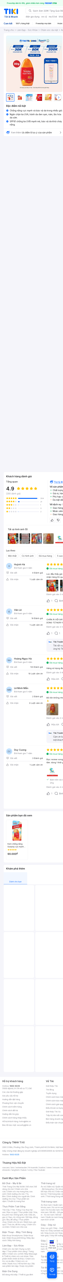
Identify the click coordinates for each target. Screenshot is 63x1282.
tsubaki (42, 1170)
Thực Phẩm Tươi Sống (13, 1206)
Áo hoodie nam (53, 1210)
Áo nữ (43, 1186)
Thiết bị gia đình (26, 1274)
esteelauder (21, 1167)
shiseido (6, 1170)
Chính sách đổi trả (10, 1110)
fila (35, 1170)
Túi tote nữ (57, 1262)
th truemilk (33, 1167)
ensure (56, 1167)
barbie (42, 1167)
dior (12, 1167)
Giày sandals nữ (56, 1230)
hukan (23, 1170)
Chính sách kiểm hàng (12, 1107)
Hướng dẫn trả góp (10, 1114)
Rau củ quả (12, 1212)
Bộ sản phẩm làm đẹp (18, 1264)
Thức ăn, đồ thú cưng (16, 1224)
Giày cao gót (46, 1228)
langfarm (16, 1170)
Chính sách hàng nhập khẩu (14, 1118)
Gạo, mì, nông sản (16, 1217)
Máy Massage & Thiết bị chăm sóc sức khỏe (19, 1255)
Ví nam (44, 1271)
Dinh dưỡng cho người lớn (18, 1196)
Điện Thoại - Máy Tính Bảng (17, 1232)
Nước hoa (12, 1263)
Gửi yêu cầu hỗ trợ (10, 1096)
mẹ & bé (53, 16)
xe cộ (44, 16)
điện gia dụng (32, 16)
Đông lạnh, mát (21, 1215)
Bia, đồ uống (12, 1219)
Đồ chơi (29, 1186)
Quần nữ (59, 1186)
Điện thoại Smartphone (12, 1235)
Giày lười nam (47, 1244)
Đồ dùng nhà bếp (9, 1274)
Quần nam (57, 1205)
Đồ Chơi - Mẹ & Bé (11, 1183)
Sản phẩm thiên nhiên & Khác (17, 1257)
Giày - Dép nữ (48, 1225)
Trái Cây (6, 1210)
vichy (30, 1170)
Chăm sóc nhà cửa (19, 1227)
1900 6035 (14, 1154)
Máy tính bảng (14, 1240)
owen (49, 1167)
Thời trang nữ (48, 1183)
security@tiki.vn (24, 1125)
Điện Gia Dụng (9, 1271)
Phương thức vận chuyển (13, 1103)
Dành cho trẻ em (15, 1222)
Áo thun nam (46, 1205)
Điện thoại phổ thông (16, 1238)
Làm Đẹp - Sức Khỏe (13, 1245)
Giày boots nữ (51, 1233)
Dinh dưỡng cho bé (15, 1194)
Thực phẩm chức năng (17, 1251)
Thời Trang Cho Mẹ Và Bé (13, 1186)
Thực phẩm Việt (25, 1212)
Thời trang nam (49, 1201)
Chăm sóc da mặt (10, 1249)
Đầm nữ (50, 1186)
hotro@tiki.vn (25, 1121)
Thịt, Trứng (16, 1210)
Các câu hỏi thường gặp (12, 1092)
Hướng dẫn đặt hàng (11, 1099)
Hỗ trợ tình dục (24, 1263)
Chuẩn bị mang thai (16, 1201)
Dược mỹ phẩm (26, 1266)
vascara (5, 1167)
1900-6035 (15, 1086)
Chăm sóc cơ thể (15, 1254)
